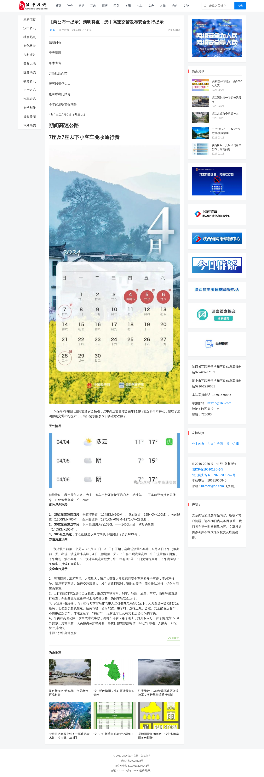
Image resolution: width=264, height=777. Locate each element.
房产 (151, 5)
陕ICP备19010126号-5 (207, 469)
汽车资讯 (29, 98)
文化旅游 (29, 45)
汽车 (139, 5)
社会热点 (29, 37)
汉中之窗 (233, 443)
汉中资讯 (29, 28)
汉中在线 (64, 30)
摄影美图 (29, 116)
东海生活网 (215, 443)
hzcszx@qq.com (212, 486)
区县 (116, 5)
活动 (174, 5)
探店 (105, 5)
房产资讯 (29, 90)
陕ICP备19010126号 (132, 760)
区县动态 (29, 72)
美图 (128, 5)
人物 (163, 5)
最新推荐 (29, 19)
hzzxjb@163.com (219, 403)
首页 (58, 5)
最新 (52, 30)
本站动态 (29, 125)
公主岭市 (198, 443)
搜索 (240, 5)
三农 (93, 5)
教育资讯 (29, 81)
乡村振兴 (29, 54)
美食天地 (29, 63)
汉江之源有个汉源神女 (225, 113)
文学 (186, 5)
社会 (70, 5)
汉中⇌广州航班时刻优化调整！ (114, 733)
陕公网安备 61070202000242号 (214, 475)
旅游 (81, 5)
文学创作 (29, 107)
